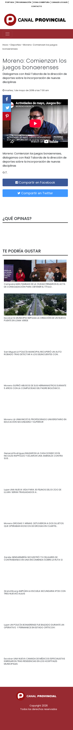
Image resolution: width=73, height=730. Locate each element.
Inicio (6, 44)
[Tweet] (7, 107)
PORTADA (9, 2)
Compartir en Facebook (36, 182)
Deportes (16, 44)
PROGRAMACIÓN (24, 2)
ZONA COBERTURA (41, 2)
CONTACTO (36, 6)
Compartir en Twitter (36, 193)
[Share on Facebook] (7, 99)
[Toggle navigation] (7, 33)
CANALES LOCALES (59, 2)
